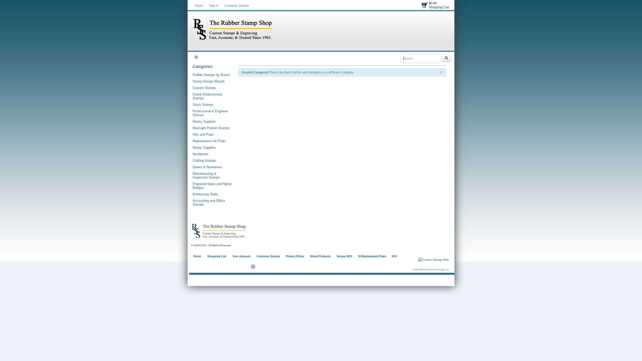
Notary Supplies (204, 121)
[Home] (196, 57)
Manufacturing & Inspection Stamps (206, 175)
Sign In (214, 6)
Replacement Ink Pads (209, 141)
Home (199, 6)
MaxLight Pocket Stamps (211, 128)
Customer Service (237, 6)
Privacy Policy (295, 256)
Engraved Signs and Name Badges (212, 186)
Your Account (241, 256)
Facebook (253, 266)
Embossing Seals (205, 194)
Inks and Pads (203, 134)
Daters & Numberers (207, 167)
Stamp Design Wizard (208, 81)
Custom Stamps (204, 88)
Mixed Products (320, 256)
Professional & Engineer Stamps (210, 113)
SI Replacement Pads (372, 256)
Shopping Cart (439, 7)
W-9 (394, 256)
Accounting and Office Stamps (209, 202)
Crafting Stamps (204, 160)
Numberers (200, 154)
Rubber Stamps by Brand (211, 75)
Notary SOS (344, 256)
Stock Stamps (203, 105)
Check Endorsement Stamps (207, 96)
